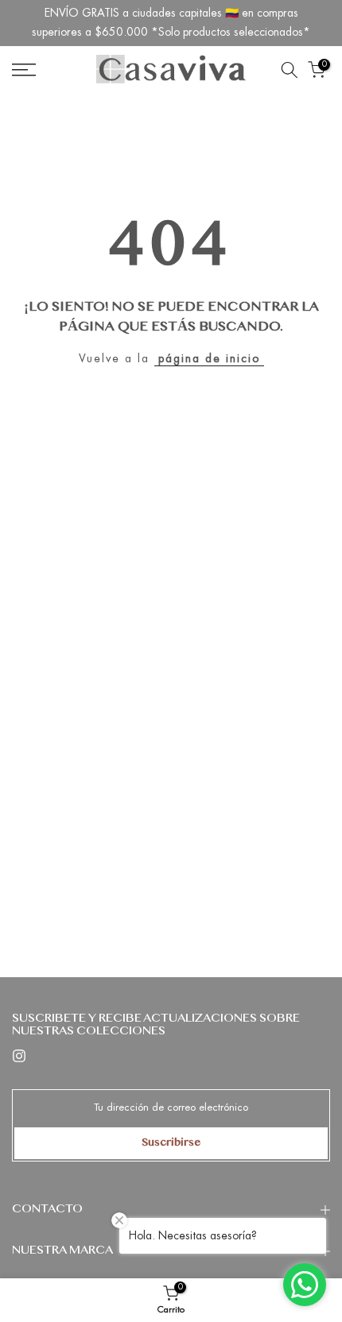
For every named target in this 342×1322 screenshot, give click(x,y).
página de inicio (209, 358)
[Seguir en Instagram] (19, 1055)
